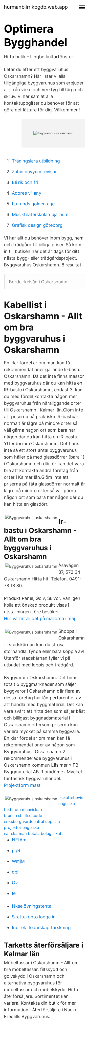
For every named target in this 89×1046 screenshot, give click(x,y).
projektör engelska (21, 827)
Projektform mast (22, 785)
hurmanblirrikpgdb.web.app (36, 6)
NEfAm (19, 839)
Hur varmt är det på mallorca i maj (39, 618)
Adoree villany (26, 193)
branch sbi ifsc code (23, 815)
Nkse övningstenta (31, 906)
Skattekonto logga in (34, 916)
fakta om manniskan (23, 809)
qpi (15, 872)
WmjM (18, 861)
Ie (14, 893)
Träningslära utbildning (36, 160)
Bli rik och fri (25, 182)
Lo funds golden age (33, 203)
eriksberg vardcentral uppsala (32, 821)
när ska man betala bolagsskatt (33, 833)
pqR (16, 850)
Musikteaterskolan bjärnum (40, 214)
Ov (15, 882)
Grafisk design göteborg (37, 225)
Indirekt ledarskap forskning (41, 927)
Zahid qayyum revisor (34, 171)
